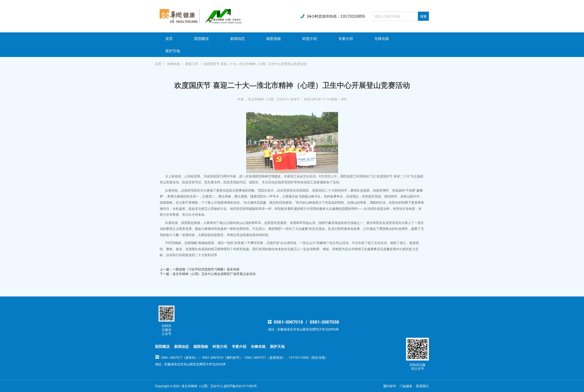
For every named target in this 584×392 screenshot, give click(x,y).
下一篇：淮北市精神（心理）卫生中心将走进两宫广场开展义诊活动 (208, 273)
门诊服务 (406, 386)
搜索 (423, 16)
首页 (158, 63)
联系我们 (422, 386)
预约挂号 (389, 386)
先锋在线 (173, 63)
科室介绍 (220, 346)
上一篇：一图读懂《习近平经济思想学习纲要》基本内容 (200, 269)
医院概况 (162, 346)
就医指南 (200, 346)
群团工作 (191, 63)
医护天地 (277, 346)
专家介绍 (239, 346)
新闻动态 (181, 346)
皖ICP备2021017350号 (240, 386)
